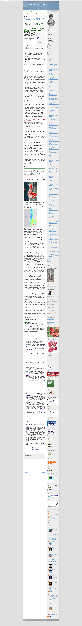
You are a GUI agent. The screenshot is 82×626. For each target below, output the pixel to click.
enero (49, 259)
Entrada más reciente (26, 472)
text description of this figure (35, 229)
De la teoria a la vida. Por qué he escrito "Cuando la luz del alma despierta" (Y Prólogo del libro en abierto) (55, 549)
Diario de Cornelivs (51, 547)
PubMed (44, 339)
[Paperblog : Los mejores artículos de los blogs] (49, 368)
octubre (50, 57)
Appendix (38, 46)
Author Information (39, 42)
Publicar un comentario (26, 457)
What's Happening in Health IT (52, 231)
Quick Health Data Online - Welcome (53, 98)
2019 (48, 51)
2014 (48, 260)
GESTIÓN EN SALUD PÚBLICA (38, 4)
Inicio (35, 472)
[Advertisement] (31, 465)
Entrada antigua (43, 472)
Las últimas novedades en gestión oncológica (54, 122)
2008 (48, 265)
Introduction (38, 36)
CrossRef (41, 345)
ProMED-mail (50, 220)
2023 (48, 48)
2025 (48, 46)
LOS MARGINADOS (51, 513)
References (38, 43)
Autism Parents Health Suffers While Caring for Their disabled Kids (55, 577)
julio (49, 60)
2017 (48, 53)
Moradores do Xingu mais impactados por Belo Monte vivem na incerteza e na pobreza (53, 589)
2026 (48, 45)
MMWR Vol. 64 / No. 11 (51, 254)
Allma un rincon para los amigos (53, 614)
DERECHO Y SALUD (51, 541)
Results (38, 38)
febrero (50, 258)
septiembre (50, 58)
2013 (48, 261)
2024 (48, 47)
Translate (53, 41)
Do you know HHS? (51, 187)
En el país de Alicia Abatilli (52, 522)
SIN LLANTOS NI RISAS (55, 582)
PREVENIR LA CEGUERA (52, 569)
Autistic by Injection (51, 575)
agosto (49, 59)
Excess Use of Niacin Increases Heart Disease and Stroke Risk (55, 565)
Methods (38, 37)
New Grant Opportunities (51, 97)
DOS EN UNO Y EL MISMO (52, 559)
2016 (48, 54)
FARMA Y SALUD (51, 591)
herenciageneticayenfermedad (52, 517)
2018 (48, 52)
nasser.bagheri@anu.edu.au (29, 326)
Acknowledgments (39, 41)
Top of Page (43, 68)
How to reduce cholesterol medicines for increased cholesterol (55, 598)
